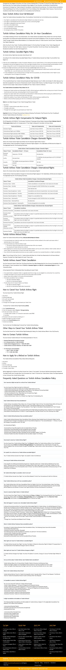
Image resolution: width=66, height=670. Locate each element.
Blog (41, 662)
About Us (37, 662)
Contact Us (46, 662)
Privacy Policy (38, 665)
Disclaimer (53, 662)
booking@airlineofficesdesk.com (52, 1)
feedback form (26, 115)
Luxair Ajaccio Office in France (40, 648)
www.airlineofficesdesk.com (14, 663)
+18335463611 (38, 1)
